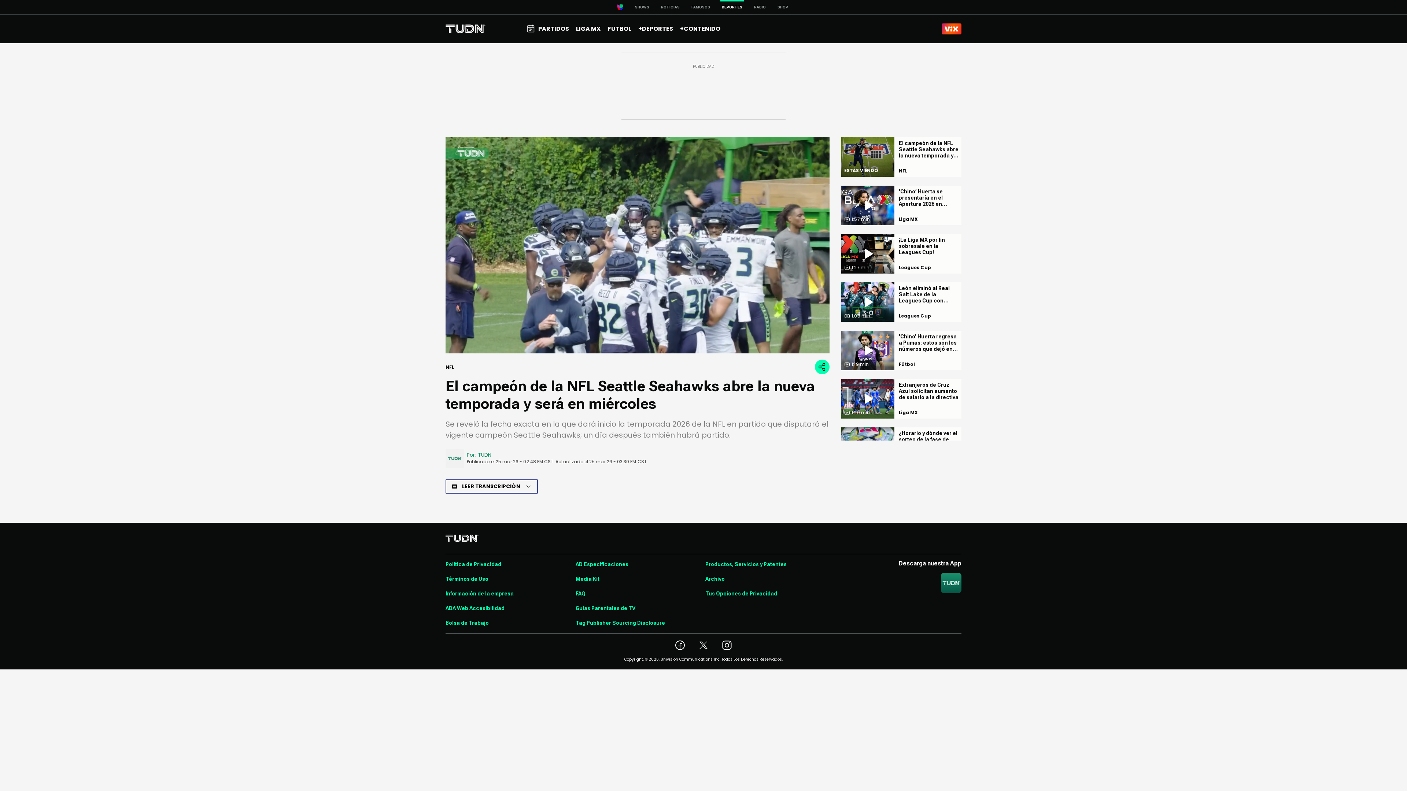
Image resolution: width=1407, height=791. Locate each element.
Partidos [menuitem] (553, 29)
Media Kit (587, 579)
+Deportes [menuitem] (655, 29)
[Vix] (951, 28)
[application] (638, 245)
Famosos (700, 7)
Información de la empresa (480, 594)
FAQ (581, 594)
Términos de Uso (467, 579)
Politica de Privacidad (473, 564)
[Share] (822, 367)
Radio (760, 7)
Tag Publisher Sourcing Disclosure (620, 623)
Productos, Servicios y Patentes (746, 564)
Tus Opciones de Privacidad (741, 594)
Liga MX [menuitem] (588, 29)
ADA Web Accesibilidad (475, 608)
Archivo (715, 579)
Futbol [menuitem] (619, 29)
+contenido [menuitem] (700, 29)
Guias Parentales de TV (605, 608)
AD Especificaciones (602, 564)
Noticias (670, 7)
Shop (783, 7)
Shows (642, 7)
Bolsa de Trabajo (467, 623)
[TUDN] (465, 29)
